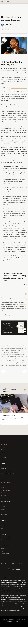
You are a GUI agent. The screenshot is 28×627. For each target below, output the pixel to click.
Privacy (18, 621)
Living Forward (4, 492)
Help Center (4, 551)
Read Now (4, 422)
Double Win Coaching (6, 537)
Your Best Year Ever (5, 490)
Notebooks (3, 452)
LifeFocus (3, 466)
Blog (2, 504)
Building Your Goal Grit (8, 415)
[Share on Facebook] (2, 29)
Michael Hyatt (8, 24)
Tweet (26, 294)
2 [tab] (13, 428)
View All (25, 390)
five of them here (21, 304)
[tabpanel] (14, 409)
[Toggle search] (22, 1)
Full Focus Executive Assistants (8, 473)
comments (10, 160)
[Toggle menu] (25, 1)
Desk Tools (3, 454)
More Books (3, 495)
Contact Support (5, 553)
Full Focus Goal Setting (6, 471)
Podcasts (3, 509)
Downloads (3, 511)
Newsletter (3, 506)
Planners (3, 446)
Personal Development (7, 13)
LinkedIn (20, 563)
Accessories (3, 457)
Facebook (3, 563)
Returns (2, 548)
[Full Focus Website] (14, 569)
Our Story (3, 523)
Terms (9, 621)
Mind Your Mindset (5, 482)
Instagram (12, 563)
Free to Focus (4, 468)
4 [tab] (17, 428)
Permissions (20, 620)
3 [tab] (15, 428)
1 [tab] (10, 428)
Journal (2, 449)
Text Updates (4, 514)
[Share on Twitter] (5, 29)
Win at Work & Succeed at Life (8, 485)
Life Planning (4, 444)
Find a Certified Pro (5, 539)
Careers (3, 525)
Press (2, 528)
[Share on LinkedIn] (8, 29)
